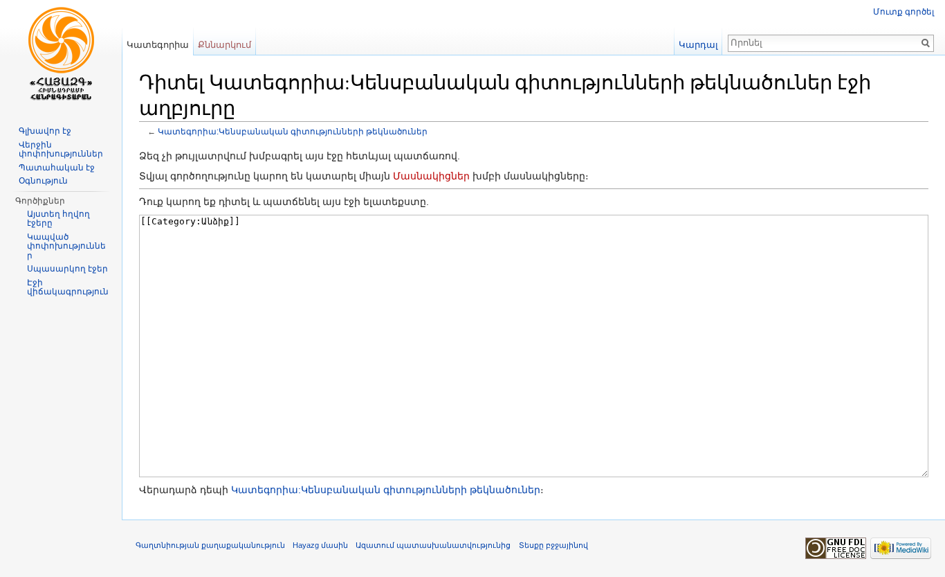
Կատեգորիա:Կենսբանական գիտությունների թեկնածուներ (293, 131)
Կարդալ (698, 44)
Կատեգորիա (158, 44)
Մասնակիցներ (431, 175)
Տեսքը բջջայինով (553, 545)
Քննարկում (224, 44)
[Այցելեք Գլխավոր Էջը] (61, 55)
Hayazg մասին (320, 545)
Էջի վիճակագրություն (68, 287)
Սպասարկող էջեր (67, 269)
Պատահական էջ (57, 167)
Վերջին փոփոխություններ (61, 149)
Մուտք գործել (903, 12)
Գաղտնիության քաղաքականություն (210, 545)
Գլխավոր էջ (45, 131)
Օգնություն (43, 181)
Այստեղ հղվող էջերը (58, 219)
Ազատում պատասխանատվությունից (433, 545)
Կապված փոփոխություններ (66, 246)
